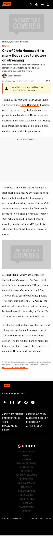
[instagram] (12, 402)
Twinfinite (26, 455)
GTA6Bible (27, 511)
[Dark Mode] (36, 4)
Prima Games (26, 467)
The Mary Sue (26, 495)
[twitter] (19, 402)
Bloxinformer (26, 507)
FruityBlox (26, 503)
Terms (5, 422)
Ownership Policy (11, 418)
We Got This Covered (26, 475)
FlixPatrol (38, 316)
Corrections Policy (36, 414)
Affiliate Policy (34, 426)
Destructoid (26, 479)
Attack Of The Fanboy (26, 463)
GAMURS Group (45, 518)
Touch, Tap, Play (27, 499)
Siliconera (26, 471)
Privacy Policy (9, 426)
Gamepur (26, 459)
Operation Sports (26, 491)
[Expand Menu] (42, 4)
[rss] (5, 402)
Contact (6, 430)
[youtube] (33, 402)
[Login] (48, 4)
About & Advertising (12, 414)
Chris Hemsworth (29, 104)
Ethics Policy (33, 422)
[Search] (31, 4)
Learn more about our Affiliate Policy (15, 367)
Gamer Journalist (26, 483)
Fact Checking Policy (37, 418)
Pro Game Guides (26, 451)
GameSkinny (26, 487)
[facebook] (26, 402)
